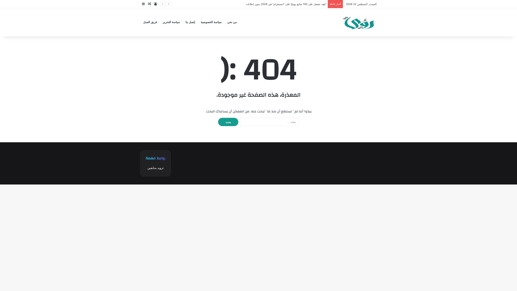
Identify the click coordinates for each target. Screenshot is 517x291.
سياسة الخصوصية (211, 22)
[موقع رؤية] (358, 22)
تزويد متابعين (155, 168)
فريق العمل (150, 22)
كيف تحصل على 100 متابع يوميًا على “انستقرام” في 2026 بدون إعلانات (286, 4)
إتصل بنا (190, 22)
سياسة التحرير (171, 22)
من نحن (232, 22)
